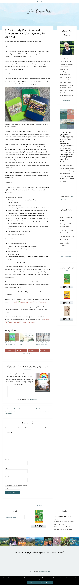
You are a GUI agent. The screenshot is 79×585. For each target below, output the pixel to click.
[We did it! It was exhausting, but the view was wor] (30, 541)
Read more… (67, 100)
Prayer (30, 353)
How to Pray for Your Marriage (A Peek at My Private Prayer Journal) (11, 343)
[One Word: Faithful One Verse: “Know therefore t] (4, 541)
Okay (31, 582)
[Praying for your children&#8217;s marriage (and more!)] (27, 337)
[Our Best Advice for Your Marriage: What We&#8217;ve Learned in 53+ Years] (43, 337)
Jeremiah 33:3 (14, 302)
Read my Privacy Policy (32, 399)
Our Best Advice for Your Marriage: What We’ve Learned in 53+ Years (43, 343)
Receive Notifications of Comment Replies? (16, 485)
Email (7, 468)
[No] (77, 580)
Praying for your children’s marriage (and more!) (27, 343)
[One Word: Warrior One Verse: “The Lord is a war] (74, 541)
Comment (8, 433)
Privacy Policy (45, 582)
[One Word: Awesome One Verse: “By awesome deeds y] (39, 541)
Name (7, 459)
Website (7, 477)
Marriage (25, 353)
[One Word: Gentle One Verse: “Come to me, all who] (22, 541)
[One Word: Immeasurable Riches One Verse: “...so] (57, 541)
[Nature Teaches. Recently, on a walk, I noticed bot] (65, 541)
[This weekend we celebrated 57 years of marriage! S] (13, 541)
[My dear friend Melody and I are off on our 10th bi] (48, 541)
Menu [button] (40, 1)
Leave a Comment (32, 354)
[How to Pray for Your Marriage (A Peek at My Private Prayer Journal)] (12, 337)
